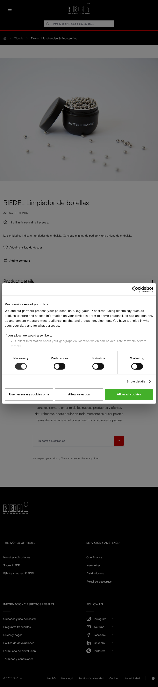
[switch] (59, 366)
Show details (136, 381)
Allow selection (79, 394)
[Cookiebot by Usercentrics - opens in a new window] (135, 289)
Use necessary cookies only (29, 394)
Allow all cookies (129, 394)
